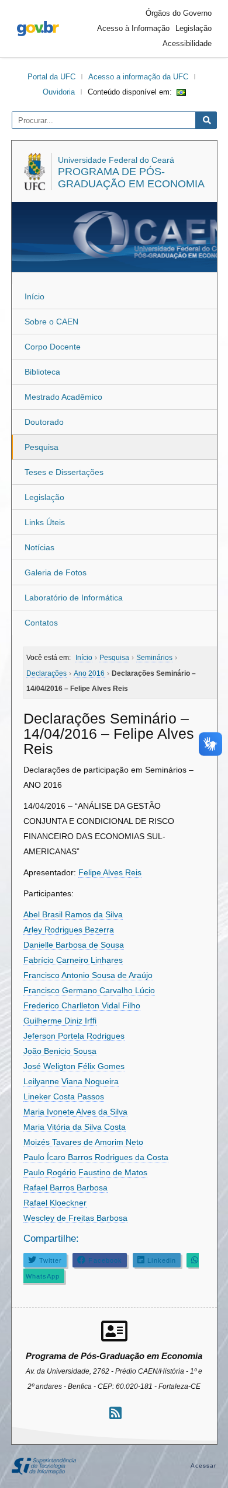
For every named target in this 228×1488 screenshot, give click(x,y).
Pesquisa (41, 447)
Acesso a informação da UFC (138, 76)
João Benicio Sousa (59, 1051)
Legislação (193, 28)
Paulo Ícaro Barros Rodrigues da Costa (95, 1157)
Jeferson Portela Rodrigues (74, 1035)
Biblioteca (42, 371)
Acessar (204, 1465)
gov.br (38, 28)
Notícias (39, 547)
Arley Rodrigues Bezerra (68, 929)
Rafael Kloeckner (55, 1202)
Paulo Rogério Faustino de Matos (85, 1172)
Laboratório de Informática (74, 597)
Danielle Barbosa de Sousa (73, 944)
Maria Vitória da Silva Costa (74, 1126)
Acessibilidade (187, 43)
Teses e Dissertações (64, 472)
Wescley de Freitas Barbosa (75, 1217)
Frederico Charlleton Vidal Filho (81, 1005)
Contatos (41, 622)
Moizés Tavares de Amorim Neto (83, 1142)
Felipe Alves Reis (109, 872)
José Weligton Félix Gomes (74, 1066)
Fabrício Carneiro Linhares (73, 960)
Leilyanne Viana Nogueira (71, 1081)
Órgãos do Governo (179, 13)
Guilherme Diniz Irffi (59, 1020)
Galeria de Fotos (56, 572)
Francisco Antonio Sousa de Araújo (88, 975)
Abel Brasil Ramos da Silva (73, 914)
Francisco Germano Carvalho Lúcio (89, 990)
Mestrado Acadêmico (63, 396)
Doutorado (44, 422)
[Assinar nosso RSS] (115, 1413)
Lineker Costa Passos (63, 1096)
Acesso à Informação (133, 28)
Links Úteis (45, 522)
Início (34, 296)
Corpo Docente (53, 346)
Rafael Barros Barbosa (65, 1187)
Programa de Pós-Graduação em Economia (131, 178)
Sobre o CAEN (51, 321)
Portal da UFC (51, 76)
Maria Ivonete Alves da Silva (75, 1111)
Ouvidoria (59, 92)
